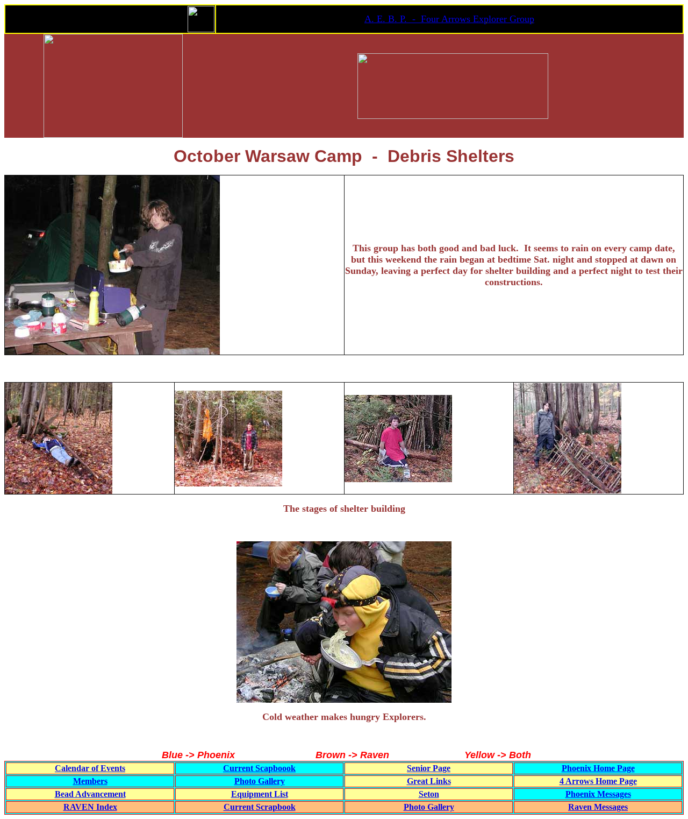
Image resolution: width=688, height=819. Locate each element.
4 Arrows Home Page (598, 781)
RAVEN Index (90, 806)
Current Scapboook (259, 768)
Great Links (429, 781)
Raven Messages (598, 806)
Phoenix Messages (598, 794)
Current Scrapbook (260, 806)
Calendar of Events (90, 768)
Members (90, 781)
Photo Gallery (259, 781)
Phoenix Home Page (598, 768)
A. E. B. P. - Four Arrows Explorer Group (449, 18)
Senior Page (428, 768)
